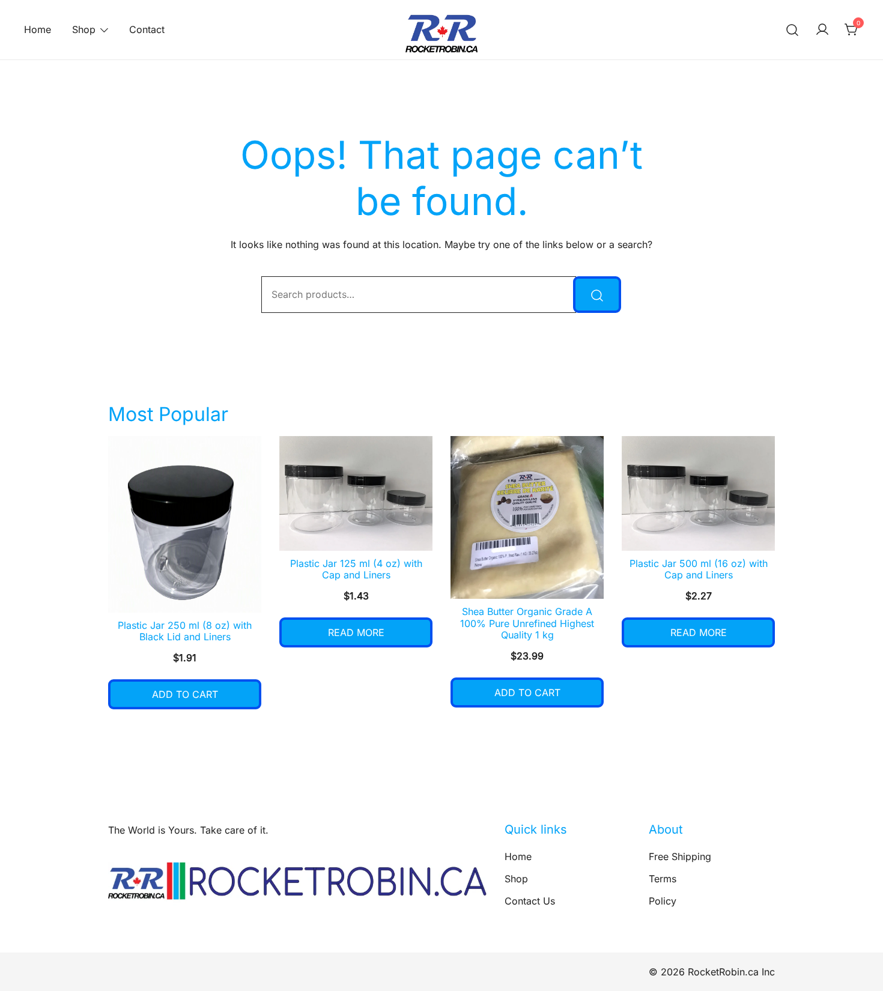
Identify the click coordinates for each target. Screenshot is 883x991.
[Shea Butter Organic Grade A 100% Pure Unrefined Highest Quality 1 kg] (527, 517)
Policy (662, 901)
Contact (147, 29)
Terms (662, 879)
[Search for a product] (792, 30)
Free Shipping (680, 856)
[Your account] (822, 30)
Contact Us (530, 901)
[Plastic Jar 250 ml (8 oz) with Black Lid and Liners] (184, 524)
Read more (356, 632)
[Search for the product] (597, 294)
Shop (84, 29)
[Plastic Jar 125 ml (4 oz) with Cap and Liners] (355, 493)
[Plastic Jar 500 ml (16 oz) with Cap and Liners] (698, 493)
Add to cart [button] (185, 694)
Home (37, 29)
